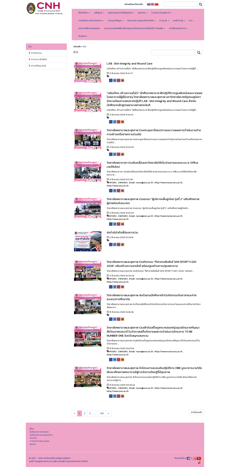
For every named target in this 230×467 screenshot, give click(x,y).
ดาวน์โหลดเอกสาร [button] (177, 28)
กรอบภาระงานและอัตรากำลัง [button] (140, 20)
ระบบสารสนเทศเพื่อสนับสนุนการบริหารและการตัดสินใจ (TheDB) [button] (134, 28)
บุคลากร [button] (142, 12)
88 (102, 413)
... (95, 413)
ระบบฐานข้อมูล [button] (115, 20)
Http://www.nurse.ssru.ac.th (168, 182)
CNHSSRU (123, 182)
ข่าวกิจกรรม (36, 53)
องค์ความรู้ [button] (178, 20)
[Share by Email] (122, 80)
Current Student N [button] (160, 12)
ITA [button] (190, 20)
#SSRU (113, 182)
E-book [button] (163, 20)
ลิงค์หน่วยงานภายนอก (39, 431)
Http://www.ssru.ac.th (117, 185)
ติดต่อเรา (82, 36)
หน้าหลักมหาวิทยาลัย (133, 4)
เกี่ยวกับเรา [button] (83, 12)
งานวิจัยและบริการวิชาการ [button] (90, 20)
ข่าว (30, 46)
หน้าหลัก (77, 46)
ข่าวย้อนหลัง (196, 412)
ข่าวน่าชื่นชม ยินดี (38, 65)
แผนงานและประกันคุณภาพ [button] (120, 12)
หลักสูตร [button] (98, 12)
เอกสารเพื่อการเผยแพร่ (89, 28)
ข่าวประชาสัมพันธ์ (39, 59)
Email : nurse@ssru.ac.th (141, 182)
